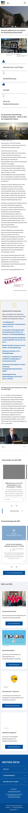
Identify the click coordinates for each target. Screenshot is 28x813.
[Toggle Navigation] (25, 2)
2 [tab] (14, 26)
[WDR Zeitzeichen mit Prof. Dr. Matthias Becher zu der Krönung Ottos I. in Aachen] (22, 499)
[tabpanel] (14, 17)
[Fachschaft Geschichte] (14, 610)
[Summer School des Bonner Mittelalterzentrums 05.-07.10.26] (24, 561)
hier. (23, 269)
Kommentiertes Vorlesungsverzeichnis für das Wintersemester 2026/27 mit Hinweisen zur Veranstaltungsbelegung (13, 332)
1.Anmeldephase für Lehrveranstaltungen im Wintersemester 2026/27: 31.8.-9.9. (13, 324)
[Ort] (7, 549)
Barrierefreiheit (13, 809)
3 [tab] (15, 26)
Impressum (7, 807)
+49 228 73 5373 (14, 791)
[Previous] (22, 26)
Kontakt (14, 789)
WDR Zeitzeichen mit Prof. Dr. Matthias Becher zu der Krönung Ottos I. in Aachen (14, 485)
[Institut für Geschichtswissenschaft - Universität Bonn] (3, 3)
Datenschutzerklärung (18, 807)
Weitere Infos (11, 762)
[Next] (26, 26)
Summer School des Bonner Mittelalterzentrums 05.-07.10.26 (14, 545)
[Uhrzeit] (7, 550)
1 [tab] (12, 26)
